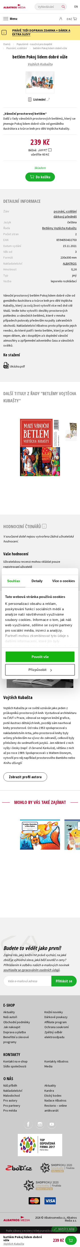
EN (76, 6)
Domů (6, 44)
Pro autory (10, 1100)
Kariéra (49, 1091)
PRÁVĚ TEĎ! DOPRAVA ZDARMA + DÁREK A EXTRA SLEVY (41, 32)
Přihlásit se (64, 981)
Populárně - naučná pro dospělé (34, 44)
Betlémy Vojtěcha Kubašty (59, 228)
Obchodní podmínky (16, 1022)
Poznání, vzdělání (16, 48)
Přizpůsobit (37, 670)
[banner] (23, 5)
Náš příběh (10, 1085)
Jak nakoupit (11, 1027)
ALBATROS (70, 263)
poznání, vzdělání (65, 211)
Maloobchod (11, 1095)
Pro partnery (11, 1106)
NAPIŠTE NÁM (66, 1229)
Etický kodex (52, 1095)
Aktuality (9, 1012)
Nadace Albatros (55, 1100)
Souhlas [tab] (13, 581)
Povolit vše (40, 657)
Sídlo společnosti (14, 1066)
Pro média (10, 1110)
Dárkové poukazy (56, 1017)
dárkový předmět (65, 216)
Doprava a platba (14, 1032)
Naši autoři (10, 1017)
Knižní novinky (53, 1012)
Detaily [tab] (37, 581)
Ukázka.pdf (14, 366)
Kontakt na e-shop (15, 1061)
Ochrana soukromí (56, 1027)
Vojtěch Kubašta (40, 64)
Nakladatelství (12, 1091)
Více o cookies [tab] (63, 581)
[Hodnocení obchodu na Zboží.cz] (18, 1166)
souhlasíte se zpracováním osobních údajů (31, 970)
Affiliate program (55, 1022)
